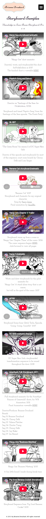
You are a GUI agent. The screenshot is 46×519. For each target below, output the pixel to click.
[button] (41, 7)
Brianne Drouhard (14, 7)
